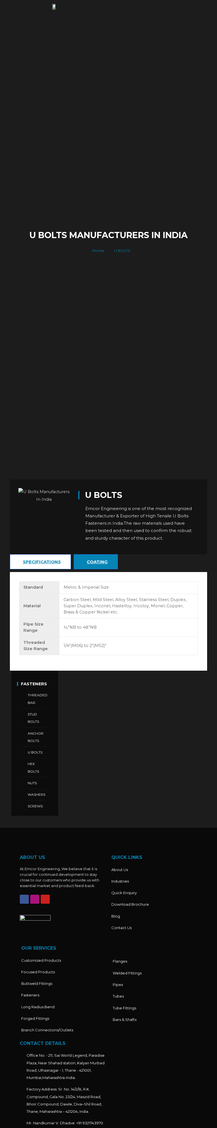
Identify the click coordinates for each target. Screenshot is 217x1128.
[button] (162, 8)
